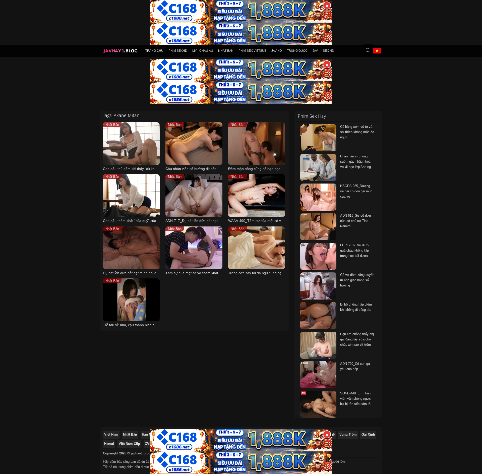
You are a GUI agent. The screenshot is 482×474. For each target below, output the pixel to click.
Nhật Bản (225, 50)
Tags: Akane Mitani (122, 115)
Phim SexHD (177, 50)
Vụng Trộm (348, 434)
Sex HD (328, 50)
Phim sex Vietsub (252, 50)
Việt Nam (111, 434)
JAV (315, 50)
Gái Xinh (368, 434)
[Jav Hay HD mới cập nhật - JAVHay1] (120, 51)
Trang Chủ (154, 50)
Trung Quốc (297, 50)
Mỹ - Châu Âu (202, 50)
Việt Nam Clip (129, 444)
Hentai (109, 444)
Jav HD (276, 50)
